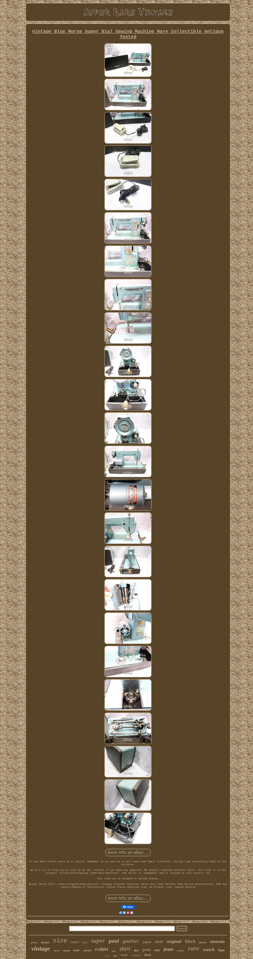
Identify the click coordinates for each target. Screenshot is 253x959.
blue (115, 956)
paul (114, 941)
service (87, 950)
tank (84, 942)
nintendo (217, 941)
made (124, 955)
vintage (40, 948)
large (107, 956)
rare (193, 948)
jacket (202, 942)
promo (34, 942)
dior (136, 950)
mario (66, 950)
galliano (180, 950)
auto (77, 950)
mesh (159, 941)
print (146, 949)
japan (147, 942)
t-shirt (101, 949)
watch (208, 949)
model (75, 942)
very (157, 950)
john (114, 951)
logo (221, 950)
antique (45, 942)
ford (147, 955)
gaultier (131, 941)
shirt (124, 948)
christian (136, 955)
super (98, 940)
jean (168, 949)
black (190, 941)
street (56, 950)
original (174, 941)
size (60, 941)
